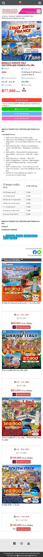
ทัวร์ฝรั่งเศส (26, 72)
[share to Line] (39, 252)
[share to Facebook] (35, 252)
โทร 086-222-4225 (22, 114)
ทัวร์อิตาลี (12, 16)
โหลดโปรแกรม (22, 100)
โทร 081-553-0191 (22, 118)
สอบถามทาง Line (22, 109)
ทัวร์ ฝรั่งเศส (10, 236)
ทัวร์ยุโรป (5, 16)
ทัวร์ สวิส (19, 236)
